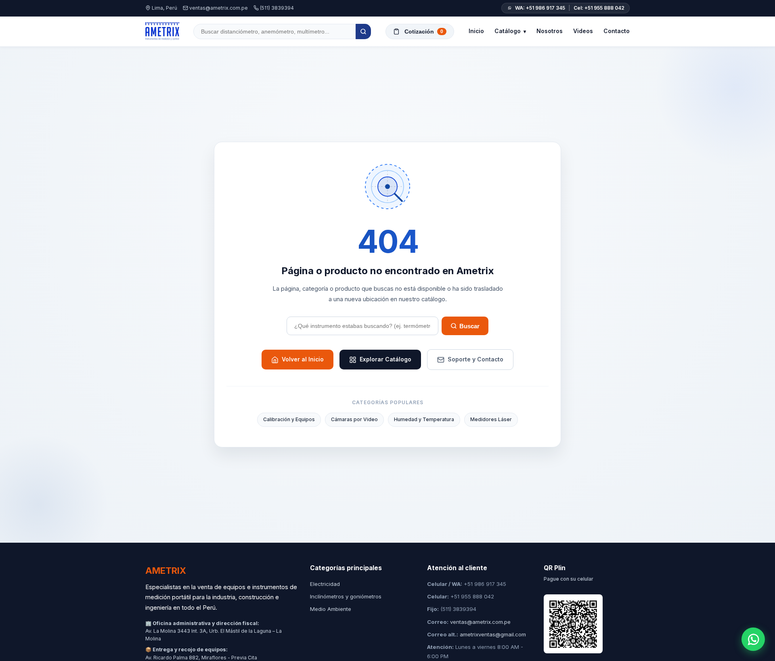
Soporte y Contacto (475, 359)
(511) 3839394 (277, 8)
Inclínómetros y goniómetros (345, 596)
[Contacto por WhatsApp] (753, 639)
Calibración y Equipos (289, 419)
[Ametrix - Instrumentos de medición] (162, 31)
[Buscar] (363, 31)
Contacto (616, 31)
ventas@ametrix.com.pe (218, 8)
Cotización (423, 31)
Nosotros (549, 31)
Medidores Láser (491, 419)
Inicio (476, 31)
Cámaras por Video (354, 419)
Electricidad (325, 584)
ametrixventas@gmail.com (493, 634)
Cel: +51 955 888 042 (599, 8)
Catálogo (510, 31)
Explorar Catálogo (385, 359)
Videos (583, 31)
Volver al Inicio (303, 359)
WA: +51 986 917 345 (540, 8)
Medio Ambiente (330, 609)
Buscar (469, 326)
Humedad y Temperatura (424, 419)
